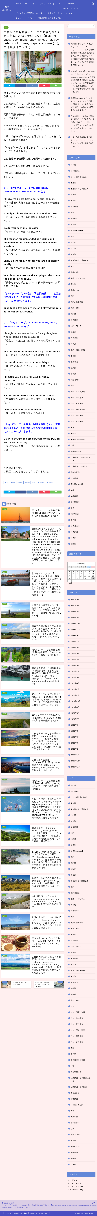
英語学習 (74, 496)
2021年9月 (75, 707)
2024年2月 (75, 618)
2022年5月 (75, 677)
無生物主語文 (76, 451)
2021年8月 (75, 713)
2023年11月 (75, 629)
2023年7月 (75, 641)
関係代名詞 (75, 526)
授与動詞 (41, 482)
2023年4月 (75, 659)
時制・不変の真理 (78, 392)
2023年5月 (75, 653)
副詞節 (73, 242)
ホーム (19, 4)
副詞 (72, 236)
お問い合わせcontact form (39, 1213)
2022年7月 (75, 671)
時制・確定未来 (77, 415)
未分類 (73, 433)
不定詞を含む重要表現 (79, 189)
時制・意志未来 (77, 404)
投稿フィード (75, 1183)
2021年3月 (75, 743)
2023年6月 (75, 647)
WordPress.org (76, 1190)
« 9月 (69, 583)
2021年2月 (75, 749)
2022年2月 (75, 689)
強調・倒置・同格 (78, 350)
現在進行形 (75, 472)
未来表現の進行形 (78, 439)
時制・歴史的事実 (78, 410)
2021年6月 (75, 725)
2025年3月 (75, 606)
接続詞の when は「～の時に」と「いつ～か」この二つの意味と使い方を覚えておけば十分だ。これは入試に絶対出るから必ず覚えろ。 (82, 104)
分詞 (72, 212)
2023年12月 (76, 623)
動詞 (6, 27)
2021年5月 (75, 731)
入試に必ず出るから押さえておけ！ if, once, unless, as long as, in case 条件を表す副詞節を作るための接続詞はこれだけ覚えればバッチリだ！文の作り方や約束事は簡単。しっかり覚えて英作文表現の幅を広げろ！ (82, 54)
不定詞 (73, 183)
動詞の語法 (75, 272)
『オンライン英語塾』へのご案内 (30, 13)
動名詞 (73, 254)
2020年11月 (75, 767)
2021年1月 (75, 755)
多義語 (73, 332)
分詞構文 (74, 218)
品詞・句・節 (76, 326)
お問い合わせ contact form (60, 13)
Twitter (70, 4)
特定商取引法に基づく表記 (49, 18)
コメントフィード (77, 1187)
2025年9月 (75, 600)
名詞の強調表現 (77, 302)
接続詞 (73, 368)
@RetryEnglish (71, 8)
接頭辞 (73, 374)
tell (34, 482)
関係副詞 (74, 532)
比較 (72, 445)
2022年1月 (75, 695)
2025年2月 (75, 612)
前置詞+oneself (77, 230)
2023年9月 (75, 635)
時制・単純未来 (77, 398)
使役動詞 (74, 207)
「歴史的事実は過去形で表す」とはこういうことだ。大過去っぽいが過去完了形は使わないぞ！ (82, 141)
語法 (72, 508)
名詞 (72, 296)
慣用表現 (74, 362)
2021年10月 (76, 701)
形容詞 (73, 356)
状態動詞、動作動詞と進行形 (80, 459)
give (13, 482)
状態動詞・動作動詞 (79, 466)
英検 (72, 490)
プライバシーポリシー (25, 18)
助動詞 (73, 248)
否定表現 (74, 320)
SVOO (28, 482)
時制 (72, 386)
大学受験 (74, 338)
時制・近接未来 (77, 421)
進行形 (73, 520)
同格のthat (75, 290)
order (20, 482)
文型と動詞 (75, 380)
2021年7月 (75, 719)
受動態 (73, 284)
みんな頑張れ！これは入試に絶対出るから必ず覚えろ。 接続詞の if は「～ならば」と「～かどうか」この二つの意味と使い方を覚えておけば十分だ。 (82, 123)
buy (7, 482)
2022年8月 (75, 665)
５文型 (73, 544)
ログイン (73, 1180)
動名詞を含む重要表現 (79, 260)
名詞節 (73, 314)
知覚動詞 (74, 478)
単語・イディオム (78, 278)
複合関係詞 (75, 502)
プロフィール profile (50, 4)
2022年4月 (75, 683)
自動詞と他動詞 (77, 484)
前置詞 (73, 224)
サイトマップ (31, 4)
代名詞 (73, 195)
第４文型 (50, 482)
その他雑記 (75, 171)
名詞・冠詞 (75, 308)
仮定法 (73, 201)
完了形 (73, 344)
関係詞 (73, 538)
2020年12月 (76, 761)
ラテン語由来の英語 (79, 177)
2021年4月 (75, 737)
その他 (73, 165)
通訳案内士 (75, 514)
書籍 (72, 427)
